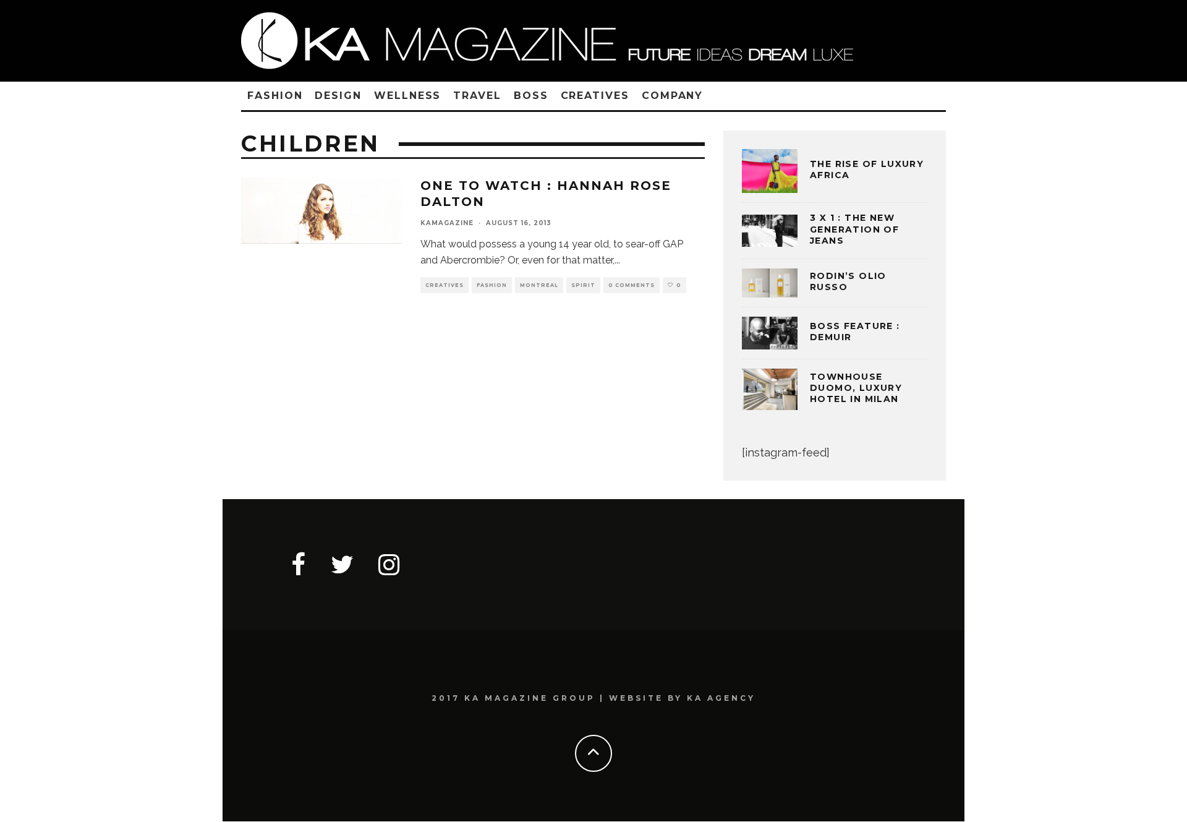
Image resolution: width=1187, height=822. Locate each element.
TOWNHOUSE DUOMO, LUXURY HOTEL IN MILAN (856, 388)
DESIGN (338, 95)
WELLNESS (407, 95)
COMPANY (672, 95)
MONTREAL (539, 285)
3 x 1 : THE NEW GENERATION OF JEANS (854, 229)
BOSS (531, 95)
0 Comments (631, 285)
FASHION (274, 95)
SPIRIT (583, 285)
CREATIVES (595, 95)
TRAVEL (477, 95)
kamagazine (447, 223)
